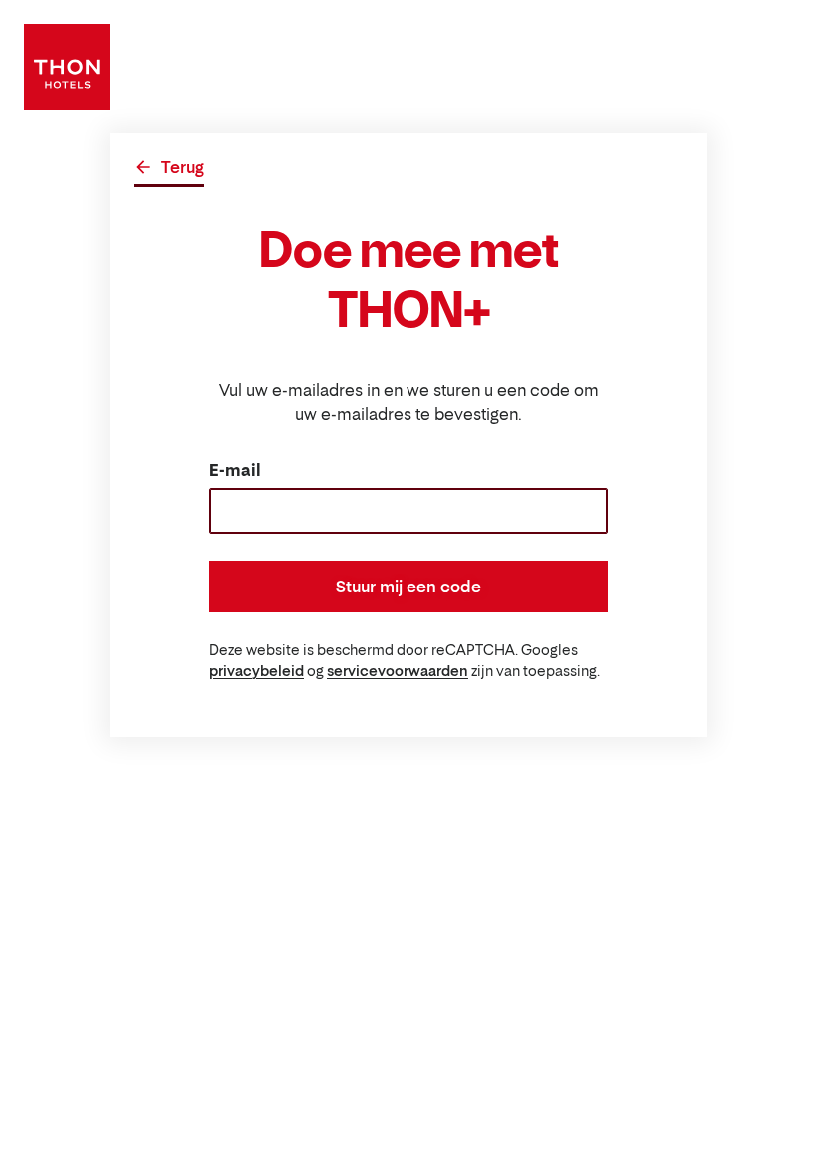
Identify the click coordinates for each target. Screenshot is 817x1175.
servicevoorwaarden (397, 670)
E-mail (235, 470)
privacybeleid (256, 670)
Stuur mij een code (408, 586)
